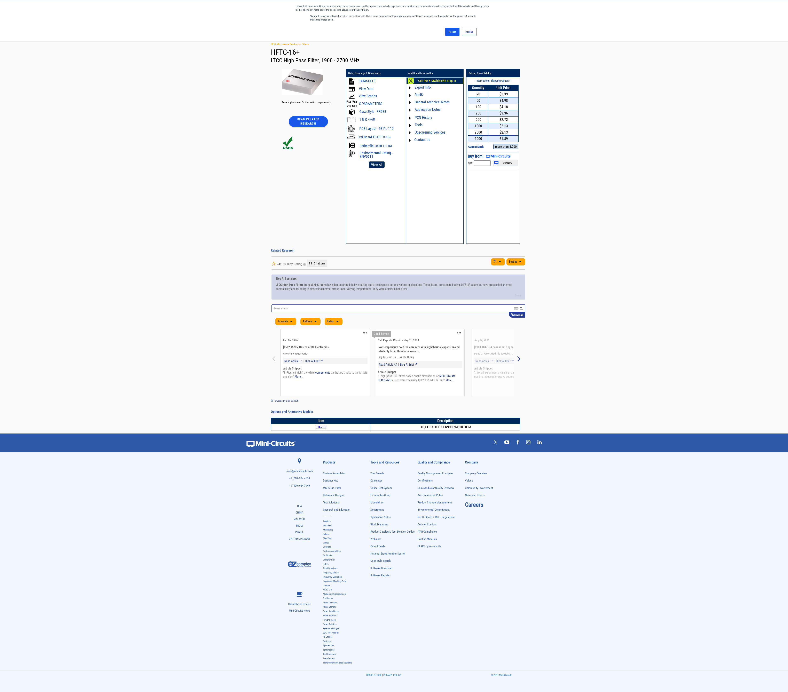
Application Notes (380, 527)
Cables (326, 553)
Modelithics (377, 513)
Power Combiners (331, 621)
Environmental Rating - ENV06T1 (376, 155)
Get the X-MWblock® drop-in (437, 80)
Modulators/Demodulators (334, 604)
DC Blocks (327, 565)
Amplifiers (327, 535)
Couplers (327, 557)
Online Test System (381, 498)
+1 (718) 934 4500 (299, 488)
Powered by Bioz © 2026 (285, 411)
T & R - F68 (367, 119)
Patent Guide (377, 556)
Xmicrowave (377, 520)
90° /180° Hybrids (331, 643)
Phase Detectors (330, 613)
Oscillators (328, 608)
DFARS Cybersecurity (429, 556)
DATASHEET (367, 81)
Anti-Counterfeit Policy (430, 505)
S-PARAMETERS (370, 104)
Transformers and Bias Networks (337, 673)
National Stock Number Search (387, 564)
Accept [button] (452, 31)
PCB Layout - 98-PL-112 (376, 128)
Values (469, 491)
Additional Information (421, 73)
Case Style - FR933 (372, 111)
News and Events (474, 505)
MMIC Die (327, 600)
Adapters (327, 531)
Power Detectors (330, 626)
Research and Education (336, 520)
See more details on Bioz (513, 410)
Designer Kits (330, 491)
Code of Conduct (427, 534)
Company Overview (476, 483)
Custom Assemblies (334, 483)
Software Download (381, 578)
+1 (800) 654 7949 (299, 496)
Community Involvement (479, 498)
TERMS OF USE (373, 685)
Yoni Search (377, 483)
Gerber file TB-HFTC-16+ (376, 146)
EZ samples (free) (380, 505)
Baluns (326, 544)
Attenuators (328, 540)
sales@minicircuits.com (299, 481)
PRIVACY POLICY (392, 685)
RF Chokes (327, 647)
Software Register (380, 585)
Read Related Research (308, 121)
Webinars (375, 549)
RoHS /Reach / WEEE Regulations (436, 527)
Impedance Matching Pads (334, 591)
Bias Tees (327, 548)
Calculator (376, 491)
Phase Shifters (329, 617)
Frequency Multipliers (332, 587)
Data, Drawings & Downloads (364, 73)
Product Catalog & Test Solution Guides (392, 542)
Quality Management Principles (435, 483)
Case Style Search (380, 571)
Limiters (326, 596)
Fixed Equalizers (330, 578)
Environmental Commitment (434, 520)
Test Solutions (331, 513)
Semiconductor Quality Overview (436, 498)
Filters (305, 44)
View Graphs (368, 96)
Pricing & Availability (479, 73)
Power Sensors (329, 630)
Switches (327, 651)
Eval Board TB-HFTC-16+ (374, 137)
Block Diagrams (379, 534)
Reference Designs (333, 505)
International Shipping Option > (493, 80)
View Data (366, 89)
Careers (474, 514)
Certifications (425, 491)
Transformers (329, 668)
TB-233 (321, 437)
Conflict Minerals (427, 549)
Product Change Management (435, 513)
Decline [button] (469, 31)
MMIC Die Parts (332, 498)
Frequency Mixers (331, 583)
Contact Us (422, 139)
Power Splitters (330, 634)
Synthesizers (328, 655)
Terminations (328, 660)
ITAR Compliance (427, 542)
